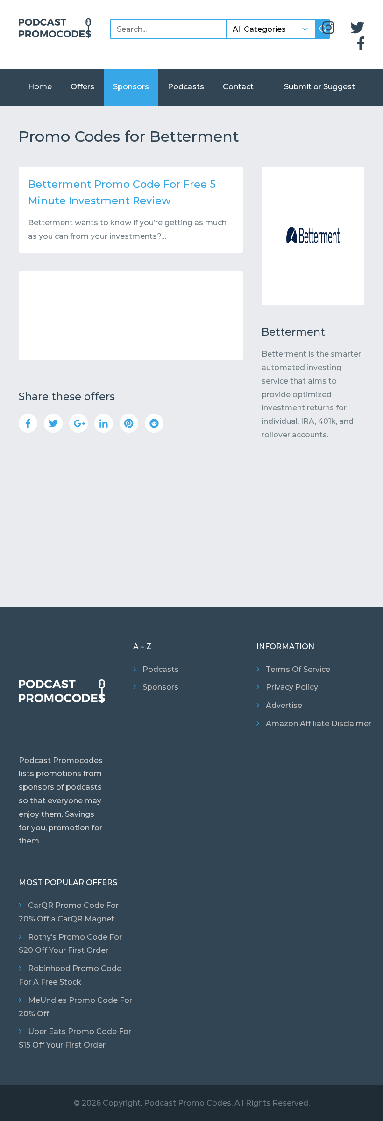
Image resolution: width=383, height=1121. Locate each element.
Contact (238, 86)
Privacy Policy (292, 687)
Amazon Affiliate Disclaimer (318, 723)
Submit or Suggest (319, 86)
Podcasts (186, 86)
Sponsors (131, 86)
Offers (82, 86)
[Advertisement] (131, 316)
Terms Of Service (298, 669)
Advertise (284, 705)
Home (40, 86)
